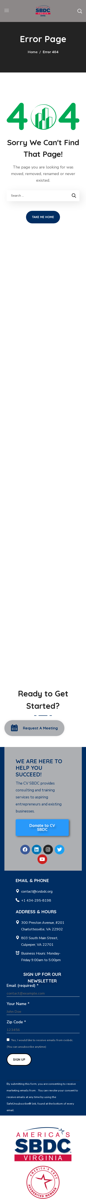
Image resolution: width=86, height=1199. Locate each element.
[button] (79, 11)
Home (32, 52)
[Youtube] (42, 859)
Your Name (18, 1003)
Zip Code (16, 1022)
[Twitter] (59, 849)
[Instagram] (48, 849)
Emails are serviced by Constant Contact (41, 1110)
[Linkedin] (36, 849)
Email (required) (23, 985)
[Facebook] (25, 849)
